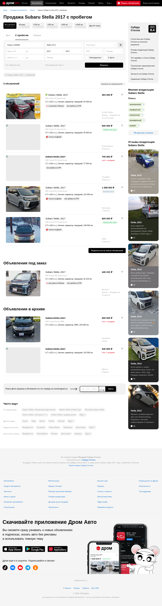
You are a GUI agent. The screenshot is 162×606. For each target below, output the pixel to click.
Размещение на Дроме (148, 481)
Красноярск (81, 427)
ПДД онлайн (102, 502)
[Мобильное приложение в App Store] (13, 549)
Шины (100, 3)
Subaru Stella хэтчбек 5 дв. (70, 410)
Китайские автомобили (13, 502)
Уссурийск (41, 427)
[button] (82, 415)
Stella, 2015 (136, 175)
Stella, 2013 (136, 411)
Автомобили (37, 3)
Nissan (42, 421)
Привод (50, 58)
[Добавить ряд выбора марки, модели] (120, 44)
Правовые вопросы (105, 507)
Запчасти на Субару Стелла (142, 74)
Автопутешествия (104, 497)
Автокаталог (53, 507)
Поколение (90, 45)
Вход (151, 3)
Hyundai (61, 421)
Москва (24, 3)
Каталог (91, 3)
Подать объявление (12, 486)
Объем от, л (12, 58)
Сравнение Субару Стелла (142, 79)
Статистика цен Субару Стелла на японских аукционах (140, 41)
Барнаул (78, 434)
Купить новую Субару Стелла (81, 465)
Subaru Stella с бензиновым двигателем (38, 410)
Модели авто (80, 580)
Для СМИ (95, 588)
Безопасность (144, 486)
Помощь (77, 588)
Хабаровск (67, 427)
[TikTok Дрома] (5, 567)
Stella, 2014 (136, 269)
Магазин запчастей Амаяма (60, 491)
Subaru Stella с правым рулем (63, 415)
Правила (85, 588)
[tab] (8, 37)
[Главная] (11, 3)
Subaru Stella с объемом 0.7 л (34, 415)
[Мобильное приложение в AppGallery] (58, 549)
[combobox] (25, 44)
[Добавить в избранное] (122, 94)
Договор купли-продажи (58, 502)
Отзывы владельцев (56, 497)
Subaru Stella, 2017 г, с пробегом (21, 75)
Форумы (100, 486)
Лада (34, 421)
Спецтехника (9, 507)
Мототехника (53, 481)
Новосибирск (54, 427)
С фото (111, 58)
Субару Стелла (135, 29)
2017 (49, 51)
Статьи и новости (104, 491)
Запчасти (71, 3)
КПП (88, 51)
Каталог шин (102, 481)
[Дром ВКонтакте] (12, 567)
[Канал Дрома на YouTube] (20, 567)
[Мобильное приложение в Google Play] (35, 549)
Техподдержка (145, 491)
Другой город (94, 26)
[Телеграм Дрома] (27, 567)
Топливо (109, 51)
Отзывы (82, 3)
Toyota (25, 421)
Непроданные (95, 58)
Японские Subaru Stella (94, 410)
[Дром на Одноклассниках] (35, 567)
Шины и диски (9, 497)
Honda (51, 421)
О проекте (67, 588)
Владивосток (27, 427)
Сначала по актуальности (111, 84)
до (27, 58)
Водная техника (55, 486)
